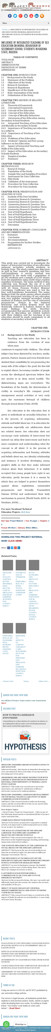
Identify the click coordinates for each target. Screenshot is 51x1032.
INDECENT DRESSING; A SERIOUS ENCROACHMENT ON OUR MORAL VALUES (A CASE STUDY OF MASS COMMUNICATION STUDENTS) (25, 797)
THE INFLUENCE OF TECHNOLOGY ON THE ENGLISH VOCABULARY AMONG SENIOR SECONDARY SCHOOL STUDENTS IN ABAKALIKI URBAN (25, 860)
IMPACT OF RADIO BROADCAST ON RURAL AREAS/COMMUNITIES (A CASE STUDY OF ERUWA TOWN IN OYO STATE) (23, 890)
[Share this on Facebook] (8, 547)
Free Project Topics (9, 810)
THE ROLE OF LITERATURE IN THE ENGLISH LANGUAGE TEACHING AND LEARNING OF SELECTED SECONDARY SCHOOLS (21, 833)
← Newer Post (7, 681)
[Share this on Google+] (15, 547)
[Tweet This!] (12, 547)
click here (25, 512)
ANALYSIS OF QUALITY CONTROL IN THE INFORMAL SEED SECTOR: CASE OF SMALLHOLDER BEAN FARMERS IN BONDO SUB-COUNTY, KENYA (7, 589)
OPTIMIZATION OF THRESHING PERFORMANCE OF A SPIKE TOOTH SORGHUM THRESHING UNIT (21, 584)
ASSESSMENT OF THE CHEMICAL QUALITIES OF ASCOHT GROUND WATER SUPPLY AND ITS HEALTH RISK (23, 974)
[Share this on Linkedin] (19, 547)
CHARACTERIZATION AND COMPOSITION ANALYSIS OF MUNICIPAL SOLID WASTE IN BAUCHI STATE (25, 967)
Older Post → (44, 681)
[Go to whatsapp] (6, 1024)
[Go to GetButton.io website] (6, 1029)
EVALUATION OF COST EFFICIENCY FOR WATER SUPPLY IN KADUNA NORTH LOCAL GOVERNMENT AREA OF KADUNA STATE (25, 945)
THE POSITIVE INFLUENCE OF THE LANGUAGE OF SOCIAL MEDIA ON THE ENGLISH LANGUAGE (24, 847)
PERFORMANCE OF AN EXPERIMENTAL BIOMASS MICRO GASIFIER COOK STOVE (8, 644)
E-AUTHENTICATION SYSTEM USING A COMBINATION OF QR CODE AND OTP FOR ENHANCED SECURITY (20, 875)
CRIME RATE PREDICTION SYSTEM (17, 820)
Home (4, 30)
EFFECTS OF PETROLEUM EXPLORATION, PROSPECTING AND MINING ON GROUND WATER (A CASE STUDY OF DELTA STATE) (23, 954)
